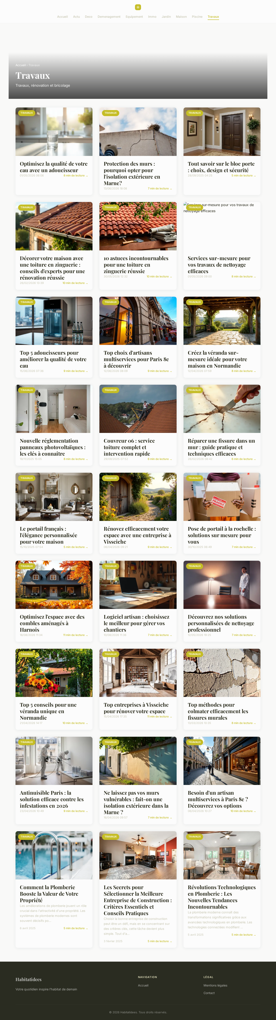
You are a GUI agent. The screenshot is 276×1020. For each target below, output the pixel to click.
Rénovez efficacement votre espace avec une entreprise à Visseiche (137, 535)
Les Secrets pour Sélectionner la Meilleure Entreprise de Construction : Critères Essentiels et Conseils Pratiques (138, 900)
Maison (181, 16)
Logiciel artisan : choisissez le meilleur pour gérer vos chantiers (136, 623)
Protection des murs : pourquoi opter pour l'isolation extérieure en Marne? (132, 173)
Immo (152, 16)
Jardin (166, 16)
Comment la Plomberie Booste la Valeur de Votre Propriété (49, 893)
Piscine (197, 16)
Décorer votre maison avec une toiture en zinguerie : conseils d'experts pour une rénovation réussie (52, 268)
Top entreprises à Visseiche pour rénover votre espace (136, 707)
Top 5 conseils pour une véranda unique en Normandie (48, 711)
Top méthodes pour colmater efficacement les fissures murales (218, 711)
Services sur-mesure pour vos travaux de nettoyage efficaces (219, 264)
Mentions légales (215, 985)
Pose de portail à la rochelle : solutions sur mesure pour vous (222, 535)
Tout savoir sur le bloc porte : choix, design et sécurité (221, 166)
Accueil (62, 16)
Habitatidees (29, 979)
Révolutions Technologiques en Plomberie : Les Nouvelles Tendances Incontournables (222, 897)
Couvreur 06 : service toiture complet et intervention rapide (129, 447)
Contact (209, 993)
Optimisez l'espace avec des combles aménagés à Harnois (52, 623)
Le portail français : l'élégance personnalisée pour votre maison (48, 535)
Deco (89, 16)
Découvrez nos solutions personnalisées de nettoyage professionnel (221, 623)
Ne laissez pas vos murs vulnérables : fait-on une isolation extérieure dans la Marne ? (136, 802)
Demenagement (109, 16)
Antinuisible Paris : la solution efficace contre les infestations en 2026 (52, 799)
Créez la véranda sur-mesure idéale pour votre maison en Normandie (217, 359)
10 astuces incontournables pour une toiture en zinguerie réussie (136, 264)
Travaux (213, 16)
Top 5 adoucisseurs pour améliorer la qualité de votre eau (53, 359)
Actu (76, 16)
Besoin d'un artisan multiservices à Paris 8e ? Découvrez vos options (218, 799)
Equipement (134, 16)
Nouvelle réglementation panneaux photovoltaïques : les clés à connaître (53, 447)
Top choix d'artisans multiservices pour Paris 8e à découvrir (136, 359)
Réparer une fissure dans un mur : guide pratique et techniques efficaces (221, 447)
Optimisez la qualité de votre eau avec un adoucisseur (54, 166)
